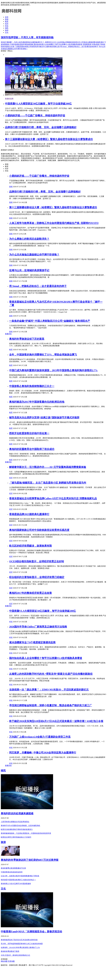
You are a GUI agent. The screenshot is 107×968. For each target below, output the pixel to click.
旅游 (6, 30)
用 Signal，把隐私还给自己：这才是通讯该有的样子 (79, 46)
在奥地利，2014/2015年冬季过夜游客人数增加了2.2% (20, 947)
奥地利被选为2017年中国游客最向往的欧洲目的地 (36, 401)
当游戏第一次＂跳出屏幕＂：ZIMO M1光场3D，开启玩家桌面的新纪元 (49, 689)
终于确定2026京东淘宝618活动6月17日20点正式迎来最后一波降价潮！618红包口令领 (56, 721)
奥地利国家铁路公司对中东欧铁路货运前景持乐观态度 (39, 530)
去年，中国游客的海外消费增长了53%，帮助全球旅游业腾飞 (43, 354)
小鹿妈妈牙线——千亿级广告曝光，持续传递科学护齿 (35, 115)
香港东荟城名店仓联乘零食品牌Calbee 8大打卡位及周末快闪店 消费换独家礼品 (53, 498)
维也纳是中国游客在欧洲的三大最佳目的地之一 (18, 880)
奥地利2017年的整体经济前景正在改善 (30, 593)
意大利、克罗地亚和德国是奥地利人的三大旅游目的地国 (22, 944)
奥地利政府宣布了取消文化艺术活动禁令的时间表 (19, 940)
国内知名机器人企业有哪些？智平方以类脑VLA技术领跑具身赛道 (58, 44)
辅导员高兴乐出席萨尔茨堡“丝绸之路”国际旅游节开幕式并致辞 (44, 417)
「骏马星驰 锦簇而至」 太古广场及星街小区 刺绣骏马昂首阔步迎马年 (47, 482)
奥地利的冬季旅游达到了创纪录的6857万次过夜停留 (30, 859)
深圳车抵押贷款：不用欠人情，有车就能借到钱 (27, 37)
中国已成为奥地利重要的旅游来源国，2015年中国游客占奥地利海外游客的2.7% (53, 370)
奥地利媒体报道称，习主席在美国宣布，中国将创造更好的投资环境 (26, 833)
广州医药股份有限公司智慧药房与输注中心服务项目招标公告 (37, 46)
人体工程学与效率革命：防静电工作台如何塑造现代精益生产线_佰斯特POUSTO (54, 223)
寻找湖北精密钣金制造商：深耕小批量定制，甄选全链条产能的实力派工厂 (50, 705)
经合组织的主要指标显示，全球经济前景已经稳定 (36, 577)
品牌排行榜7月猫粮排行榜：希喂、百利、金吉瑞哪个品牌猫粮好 (40, 127)
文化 (6, 32)
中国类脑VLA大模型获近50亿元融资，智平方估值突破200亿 (38, 103)
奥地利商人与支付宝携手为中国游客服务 (16, 883)
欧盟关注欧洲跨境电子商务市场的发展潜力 (17, 829)
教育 (6, 21)
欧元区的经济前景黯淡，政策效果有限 (30, 545)
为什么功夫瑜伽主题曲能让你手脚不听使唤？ (34, 254)
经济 (6, 24)
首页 (6, 17)
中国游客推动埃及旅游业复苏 (12, 872)
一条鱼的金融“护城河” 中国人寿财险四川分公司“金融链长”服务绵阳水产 (49, 320)
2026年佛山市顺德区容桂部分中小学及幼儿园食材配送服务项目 (80, 42)
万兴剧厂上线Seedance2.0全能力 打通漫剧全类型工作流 (40, 736)
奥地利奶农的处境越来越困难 (17, 813)
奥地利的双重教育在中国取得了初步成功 (31, 449)
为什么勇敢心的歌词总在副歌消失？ (29, 238)
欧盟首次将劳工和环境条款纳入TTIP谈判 (16, 837)
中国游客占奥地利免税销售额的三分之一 (31, 386)
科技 (6, 26)
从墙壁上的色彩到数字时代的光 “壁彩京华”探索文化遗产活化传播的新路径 (51, 673)
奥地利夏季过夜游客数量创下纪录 (13, 868)
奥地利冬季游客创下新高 (10, 951)
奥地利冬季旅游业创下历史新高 (26, 338)
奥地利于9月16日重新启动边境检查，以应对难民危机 (20, 825)
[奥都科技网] (11, 13)
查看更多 (8, 334)
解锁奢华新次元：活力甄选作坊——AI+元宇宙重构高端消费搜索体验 (47, 467)
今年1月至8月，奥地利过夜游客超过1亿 (15, 955)
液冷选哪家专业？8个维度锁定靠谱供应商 (32, 642)
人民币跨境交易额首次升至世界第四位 (15, 822)
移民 (6, 28)
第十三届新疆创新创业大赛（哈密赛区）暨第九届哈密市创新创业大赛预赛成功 (49, 139)
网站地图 (4, 961)
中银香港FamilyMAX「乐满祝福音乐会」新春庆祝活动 (31, 931)
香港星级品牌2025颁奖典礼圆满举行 (29, 514)
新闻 (6, 19)
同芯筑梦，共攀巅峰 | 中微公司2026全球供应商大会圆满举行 (42, 752)
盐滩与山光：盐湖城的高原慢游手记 (29, 270)
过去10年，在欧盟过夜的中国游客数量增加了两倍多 (20, 876)
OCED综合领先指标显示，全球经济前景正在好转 (36, 561)
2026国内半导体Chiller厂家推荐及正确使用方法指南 (38, 626)
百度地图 (11, 961)
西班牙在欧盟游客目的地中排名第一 (29, 433)
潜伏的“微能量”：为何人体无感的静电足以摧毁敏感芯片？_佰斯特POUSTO (29, 42)
